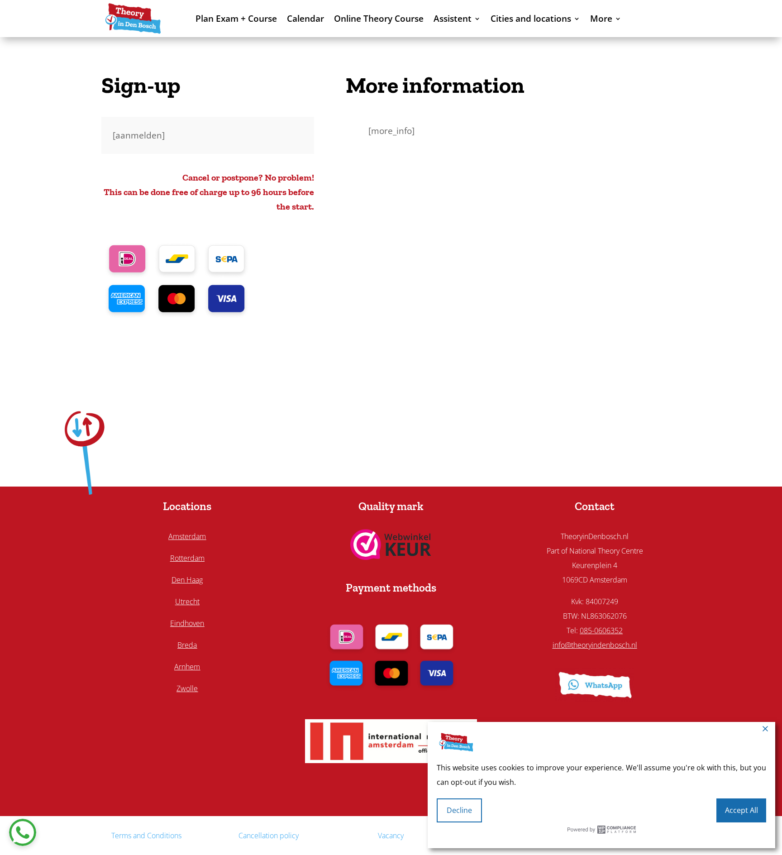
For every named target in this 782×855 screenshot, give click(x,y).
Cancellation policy (268, 836)
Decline (459, 810)
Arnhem (187, 667)
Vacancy (391, 836)
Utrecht (187, 602)
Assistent (453, 18)
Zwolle (187, 688)
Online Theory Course (379, 18)
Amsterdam (187, 536)
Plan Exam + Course (236, 18)
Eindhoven (187, 623)
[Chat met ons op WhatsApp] (22, 832)
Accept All (741, 810)
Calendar (305, 18)
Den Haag (187, 580)
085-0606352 (601, 630)
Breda (187, 645)
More (601, 18)
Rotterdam (187, 558)
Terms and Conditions (146, 836)
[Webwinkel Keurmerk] (390, 557)
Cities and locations (531, 18)
